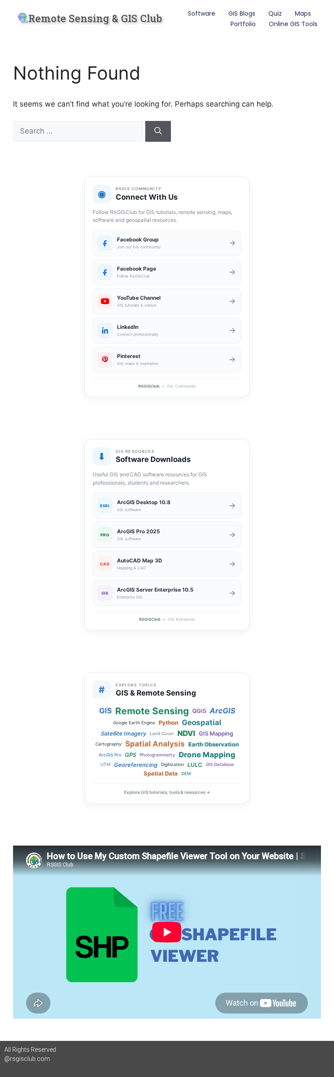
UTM (105, 764)
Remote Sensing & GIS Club (95, 18)
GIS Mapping (216, 733)
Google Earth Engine (134, 722)
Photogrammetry (157, 755)
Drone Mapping (207, 755)
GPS (130, 755)
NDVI (186, 733)
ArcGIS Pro (110, 755)
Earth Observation (213, 744)
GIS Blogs (241, 13)
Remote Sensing (152, 711)
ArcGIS (222, 711)
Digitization (172, 764)
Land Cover (162, 733)
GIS (105, 711)
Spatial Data (161, 773)
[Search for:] (79, 131)
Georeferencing (135, 765)
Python (168, 722)
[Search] (158, 131)
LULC (194, 765)
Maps (303, 13)
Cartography (108, 744)
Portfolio (243, 24)
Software (201, 13)
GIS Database (220, 764)
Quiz (275, 13)
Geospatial (201, 723)
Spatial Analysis (155, 744)
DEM (186, 773)
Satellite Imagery (123, 733)
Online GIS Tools (293, 24)
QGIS (199, 711)
